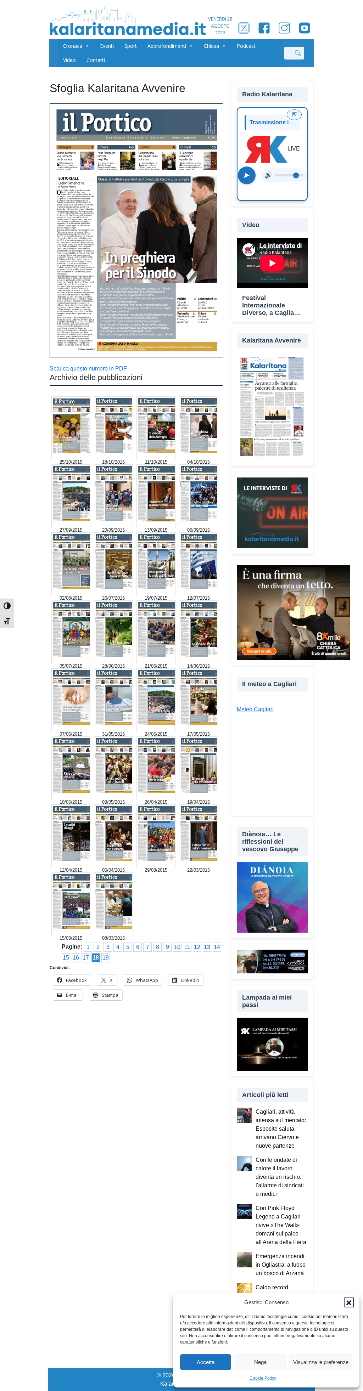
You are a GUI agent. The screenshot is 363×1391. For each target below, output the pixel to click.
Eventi (107, 46)
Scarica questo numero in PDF (88, 369)
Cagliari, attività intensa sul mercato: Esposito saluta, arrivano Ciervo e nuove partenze (281, 1129)
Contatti (95, 60)
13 (207, 947)
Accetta (205, 1362)
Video (69, 60)
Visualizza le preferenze (320, 1362)
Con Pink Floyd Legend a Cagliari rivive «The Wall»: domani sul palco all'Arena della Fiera (281, 1225)
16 (76, 958)
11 (187, 947)
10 (177, 947)
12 (197, 947)
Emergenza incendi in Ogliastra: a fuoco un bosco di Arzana (281, 1264)
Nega (260, 1362)
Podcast (246, 46)
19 (105, 958)
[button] (348, 1302)
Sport (130, 46)
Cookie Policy (263, 1378)
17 (86, 958)
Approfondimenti (166, 46)
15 (66, 958)
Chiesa (211, 46)
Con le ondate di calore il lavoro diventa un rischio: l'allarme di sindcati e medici (280, 1177)
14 (217, 947)
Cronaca (72, 46)
